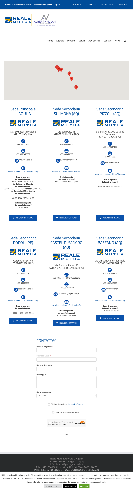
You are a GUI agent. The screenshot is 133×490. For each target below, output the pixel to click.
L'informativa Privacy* (75, 404)
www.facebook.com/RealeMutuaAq (23, 171)
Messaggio (41, 375)
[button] (125, 40)
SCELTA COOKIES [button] (53, 486)
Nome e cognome (44, 346)
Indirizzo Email (43, 356)
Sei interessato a (43, 392)
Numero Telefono (44, 365)
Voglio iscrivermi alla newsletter (67, 412)
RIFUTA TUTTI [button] (70, 486)
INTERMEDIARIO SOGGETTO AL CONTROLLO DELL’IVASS (66, 470)
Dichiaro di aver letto (67, 404)
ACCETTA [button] (84, 486)
